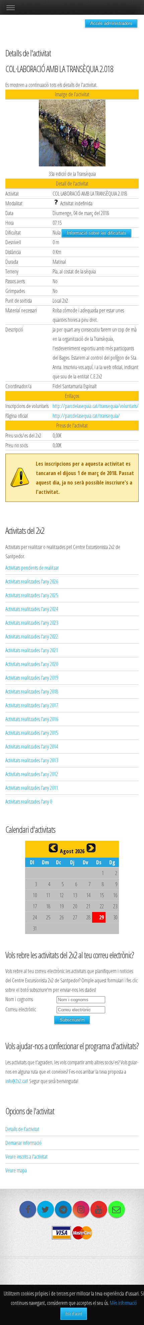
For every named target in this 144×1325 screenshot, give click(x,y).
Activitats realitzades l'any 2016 (31, 719)
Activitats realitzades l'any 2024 (31, 609)
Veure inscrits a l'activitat (26, 1156)
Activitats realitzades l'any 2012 (31, 774)
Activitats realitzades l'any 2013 (31, 760)
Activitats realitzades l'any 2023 (31, 622)
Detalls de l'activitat (22, 1129)
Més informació (123, 1303)
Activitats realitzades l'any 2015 (31, 732)
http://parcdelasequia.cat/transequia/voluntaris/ (96, 406)
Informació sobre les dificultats (96, 233)
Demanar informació (23, 1142)
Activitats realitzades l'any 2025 (31, 595)
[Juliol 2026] (53, 848)
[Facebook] (27, 1209)
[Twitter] (45, 1209)
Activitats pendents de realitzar (32, 567)
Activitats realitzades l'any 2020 (31, 664)
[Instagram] (81, 1209)
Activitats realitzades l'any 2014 (31, 746)
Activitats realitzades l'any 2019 (31, 677)
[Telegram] (63, 1209)
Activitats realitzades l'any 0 (28, 801)
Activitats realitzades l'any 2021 (31, 650)
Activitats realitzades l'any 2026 (31, 581)
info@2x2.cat (16, 1081)
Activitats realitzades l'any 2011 (31, 788)
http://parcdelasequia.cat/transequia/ (86, 415)
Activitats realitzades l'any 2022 (31, 636)
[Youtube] (98, 1209)
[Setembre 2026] (91, 848)
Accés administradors (111, 23)
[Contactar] (116, 1209)
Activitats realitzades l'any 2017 (31, 705)
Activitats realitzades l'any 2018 (31, 691)
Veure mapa (16, 1170)
